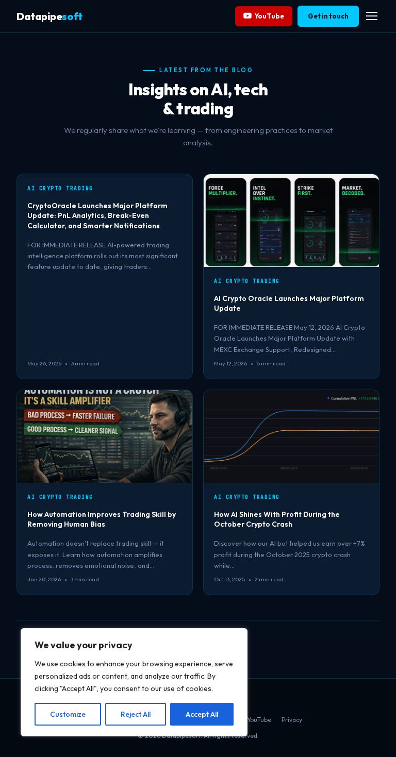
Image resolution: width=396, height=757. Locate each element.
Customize (68, 714)
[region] (134, 682)
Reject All (136, 714)
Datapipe (49, 16)
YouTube (269, 16)
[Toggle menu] (372, 16)
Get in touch (328, 16)
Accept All (202, 714)
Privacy (292, 720)
